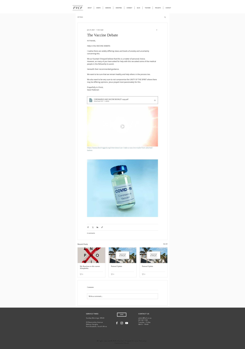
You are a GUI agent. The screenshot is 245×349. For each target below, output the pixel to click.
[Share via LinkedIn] (97, 227)
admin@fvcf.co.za (144, 318)
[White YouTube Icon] (126, 323)
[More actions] (157, 30)
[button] (165, 17)
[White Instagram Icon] (121, 323)
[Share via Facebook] (88, 227)
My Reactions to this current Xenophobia (90, 267)
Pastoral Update (116, 266)
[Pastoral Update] (122, 255)
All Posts (80, 17)
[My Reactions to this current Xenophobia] (91, 255)
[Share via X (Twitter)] (93, 227)
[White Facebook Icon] (117, 323)
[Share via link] (102, 227)
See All (165, 244)
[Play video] (122, 126)
